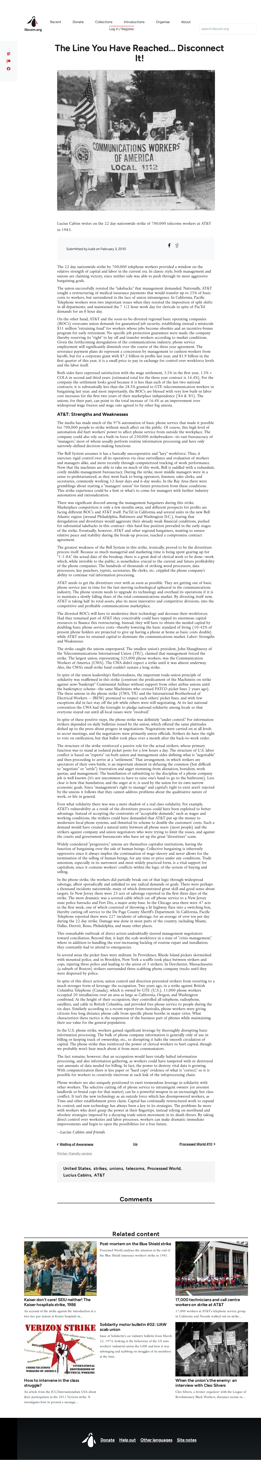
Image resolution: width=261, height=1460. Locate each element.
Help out (127, 1439)
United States (77, 1168)
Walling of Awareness (76, 1144)
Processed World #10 (195, 1144)
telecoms (135, 1168)
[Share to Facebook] (169, 245)
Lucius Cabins (77, 1175)
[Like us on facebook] (9, 68)
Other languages (156, 1439)
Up (135, 1144)
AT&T (99, 1175)
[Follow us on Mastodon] (9, 54)
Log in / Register (121, 29)
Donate (108, 1439)
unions (116, 1168)
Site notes (186, 1439)
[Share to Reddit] (177, 245)
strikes (100, 1168)
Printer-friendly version (74, 1153)
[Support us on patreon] (9, 61)
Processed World (164, 1168)
